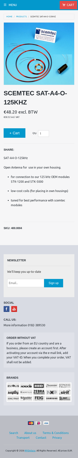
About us (30, 433)
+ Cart (14, 133)
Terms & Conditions (55, 433)
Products (21, 17)
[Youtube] (14, 309)
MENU (12, 5)
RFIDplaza (30, 450)
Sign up (54, 283)
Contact (41, 437)
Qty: (34, 133)
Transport (23, 437)
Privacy (57, 437)
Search (13, 433)
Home (9, 17)
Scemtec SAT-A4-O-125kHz (43, 17)
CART (70, 5)
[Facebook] (6, 309)
